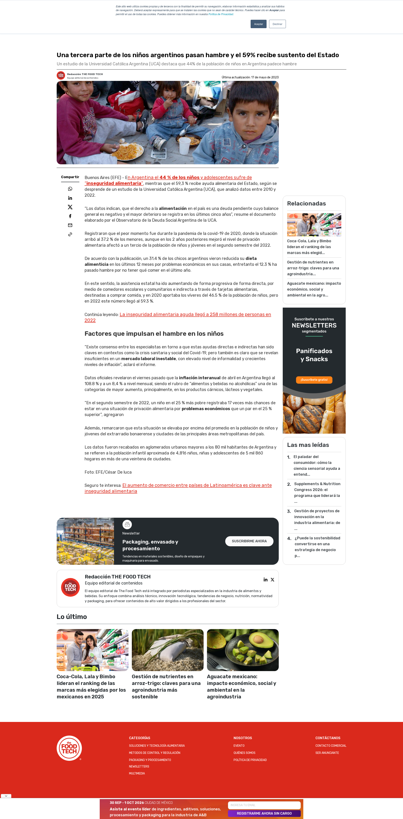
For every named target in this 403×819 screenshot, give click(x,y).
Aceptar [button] (258, 24)
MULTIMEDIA (137, 773)
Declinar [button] (277, 24)
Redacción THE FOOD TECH (85, 74)
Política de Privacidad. (221, 14)
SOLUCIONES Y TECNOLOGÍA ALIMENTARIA (157, 746)
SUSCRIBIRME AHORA (249, 541)
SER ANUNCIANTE (327, 753)
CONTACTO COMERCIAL (330, 746)
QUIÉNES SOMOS (244, 753)
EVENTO (239, 746)
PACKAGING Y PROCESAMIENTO (150, 760)
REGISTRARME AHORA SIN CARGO (264, 813)
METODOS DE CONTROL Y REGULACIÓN (154, 753)
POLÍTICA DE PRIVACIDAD (250, 760)
